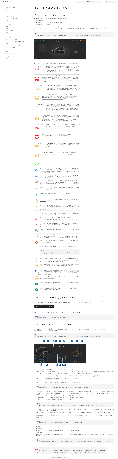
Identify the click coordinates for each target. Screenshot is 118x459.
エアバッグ (76, 224)
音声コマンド (9, 20)
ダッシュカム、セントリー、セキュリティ (15, 41)
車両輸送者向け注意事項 (59, 265)
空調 (7, 43)
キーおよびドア (59, 240)
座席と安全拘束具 (9, 30)
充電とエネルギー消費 (10, 47)
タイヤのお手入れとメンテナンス (63, 237)
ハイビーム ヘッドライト (68, 183)
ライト (47, 188)
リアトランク (66, 240)
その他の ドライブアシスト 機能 (12, 37)
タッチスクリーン (10, 14)
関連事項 (54, 329)
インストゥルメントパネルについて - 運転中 (49, 22)
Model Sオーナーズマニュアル (12, 7)
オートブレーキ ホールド (70, 229)
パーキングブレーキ (68, 126)
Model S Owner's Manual (18, 1)
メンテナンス (8, 49)
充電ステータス (43, 24)
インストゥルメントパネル (12, 18)
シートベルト (65, 246)
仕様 (7, 51)
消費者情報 (8, 58)
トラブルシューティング (11, 56)
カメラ (8, 22)
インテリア (9, 13)
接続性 (7, 32)
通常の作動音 (9, 24)
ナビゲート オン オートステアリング (99, 441)
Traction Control (69, 206)
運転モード (8, 34)
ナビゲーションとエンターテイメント (14, 45)
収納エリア (8, 28)
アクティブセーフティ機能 (11, 39)
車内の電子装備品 (10, 16)
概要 (7, 9)
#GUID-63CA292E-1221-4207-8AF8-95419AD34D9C (62, 89)
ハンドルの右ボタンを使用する (91, 405)
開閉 (7, 26)
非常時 (7, 54)
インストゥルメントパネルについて (62, 369)
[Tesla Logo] (7, 2)
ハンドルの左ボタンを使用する (80, 373)
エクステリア (9, 11)
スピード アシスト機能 (71, 382)
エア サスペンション (64, 213)
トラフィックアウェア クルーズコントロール (63, 378)
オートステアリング (103, 375)
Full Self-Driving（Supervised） (13, 35)
